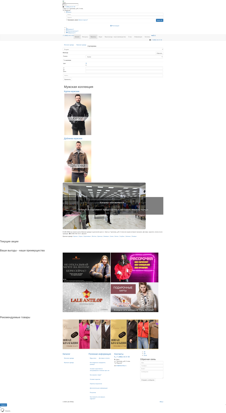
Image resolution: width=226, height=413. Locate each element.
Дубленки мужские (73, 138)
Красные (99, 236)
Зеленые (128, 236)
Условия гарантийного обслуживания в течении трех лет (99, 369)
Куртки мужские (71, 91)
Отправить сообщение (147, 380)
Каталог (77, 37)
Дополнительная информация (99, 388)
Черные (75, 236)
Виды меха (93, 358)
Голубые (121, 236)
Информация (138, 37)
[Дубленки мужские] (78, 161)
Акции (100, 37)
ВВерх (161, 402)
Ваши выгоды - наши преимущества (115, 37)
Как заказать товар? (95, 375)
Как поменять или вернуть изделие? (97, 397)
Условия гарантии (95, 379)
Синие (112, 236)
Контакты (147, 37)
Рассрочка (93, 392)
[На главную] (63, 1)
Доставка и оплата (104, 358)
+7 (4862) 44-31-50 (69, 7)
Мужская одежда (81, 45)
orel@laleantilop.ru (121, 365)
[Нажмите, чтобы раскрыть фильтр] (86, 63)
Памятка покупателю (96, 383)
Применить (67, 79)
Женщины (85, 37)
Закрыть (3, 405)
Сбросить (159, 53)
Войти (159, 20)
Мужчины (93, 37)
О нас (130, 37)
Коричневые (87, 236)
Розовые (134, 236)
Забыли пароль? (83, 20)
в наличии (68, 60)
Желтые (94, 236)
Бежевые (106, 236)
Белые (116, 236)
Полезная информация (100, 353)
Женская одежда (69, 45)
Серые (81, 236)
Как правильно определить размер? (97, 363)
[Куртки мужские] (78, 114)
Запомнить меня (72, 20)
